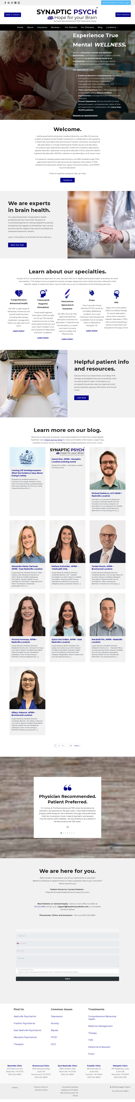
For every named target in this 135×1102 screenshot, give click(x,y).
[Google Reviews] (9, 3)
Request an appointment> (85, 115)
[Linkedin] (15, 3)
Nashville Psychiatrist (25, 1011)
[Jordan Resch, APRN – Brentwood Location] (108, 541)
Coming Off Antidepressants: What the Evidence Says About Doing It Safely (27, 473)
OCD (53, 1039)
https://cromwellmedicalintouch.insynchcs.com (67, 887)
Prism (91, 1048)
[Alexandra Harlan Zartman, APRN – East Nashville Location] (27, 541)
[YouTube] (19, 3)
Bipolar (54, 1025)
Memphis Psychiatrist (25, 1032)
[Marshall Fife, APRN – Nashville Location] (108, 614)
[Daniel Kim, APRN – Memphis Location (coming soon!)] (67, 451)
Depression (57, 1011)
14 (71, 746)
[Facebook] (5, 3)
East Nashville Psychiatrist (27, 1025)
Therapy (92, 1028)
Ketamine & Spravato (99, 1041)
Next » (77, 746)
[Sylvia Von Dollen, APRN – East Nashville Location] (67, 614)
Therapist (19, 1039)
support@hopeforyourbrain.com (72, 901)
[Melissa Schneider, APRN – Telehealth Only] (67, 541)
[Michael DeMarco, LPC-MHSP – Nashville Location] (108, 468)
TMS (90, 1034)
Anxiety (55, 1018)
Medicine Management (100, 1021)
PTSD (54, 1032)
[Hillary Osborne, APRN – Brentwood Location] (27, 688)
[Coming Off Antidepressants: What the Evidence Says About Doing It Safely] (27, 457)
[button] (116, 2)
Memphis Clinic (120, 1060)
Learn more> (18, 331)
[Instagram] (12, 3)
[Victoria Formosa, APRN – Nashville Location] (27, 614)
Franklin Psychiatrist (24, 1018)
